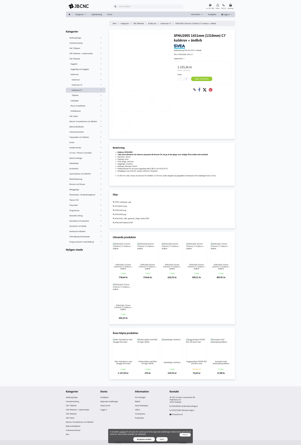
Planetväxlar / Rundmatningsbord (82, 195)
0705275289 (176, 410)
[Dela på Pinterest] (210, 89)
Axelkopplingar (75, 38)
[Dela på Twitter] (205, 89)
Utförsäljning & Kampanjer (79, 237)
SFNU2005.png (120, 214)
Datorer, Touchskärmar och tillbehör (83, 121)
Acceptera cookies (144, 439)
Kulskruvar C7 (77, 90)
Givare (71, 142)
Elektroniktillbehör (76, 127)
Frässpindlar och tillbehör (79, 137)
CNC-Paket (73, 116)
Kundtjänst (212, 14)
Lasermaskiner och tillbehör (80, 174)
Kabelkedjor (74, 163)
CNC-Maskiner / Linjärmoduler (81, 53)
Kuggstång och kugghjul (80, 69)
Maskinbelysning (75, 179)
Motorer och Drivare (77, 184)
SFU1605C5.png (121, 206)
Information (195, 14)
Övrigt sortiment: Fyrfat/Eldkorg (81, 242)
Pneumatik (73, 205)
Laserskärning (96, 14)
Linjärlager (75, 101)
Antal (180, 74)
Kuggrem (74, 64)
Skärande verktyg (76, 216)
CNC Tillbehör (74, 48)
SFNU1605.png (120, 210)
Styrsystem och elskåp (77, 226)
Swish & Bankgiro (141, 406)
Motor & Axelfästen (78, 106)
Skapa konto (105, 406)
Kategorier (79, 14)
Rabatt (137, 401)
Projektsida (139, 418)
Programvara (74, 210)
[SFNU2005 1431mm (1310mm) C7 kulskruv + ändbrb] (69, 254)
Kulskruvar (75, 74)
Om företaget (140, 397)
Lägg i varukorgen (202, 79)
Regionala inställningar (109, 401)
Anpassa (185, 434)
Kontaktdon (73, 169)
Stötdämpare (76, 111)
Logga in (226, 14)
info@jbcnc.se (177, 414)
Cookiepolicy (140, 414)
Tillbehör (75, 95)
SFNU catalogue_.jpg (123, 202)
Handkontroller (75, 148)
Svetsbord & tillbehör (77, 231)
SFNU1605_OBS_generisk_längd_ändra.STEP (132, 218)
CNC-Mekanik (74, 59)
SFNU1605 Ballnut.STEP (124, 223)
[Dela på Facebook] (199, 89)
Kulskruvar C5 (77, 85)
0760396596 (176, 406)
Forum (109, 14)
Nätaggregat (74, 190)
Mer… (68, 434)
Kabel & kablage (75, 158)
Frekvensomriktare (76, 132)
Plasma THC (74, 200)
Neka (162, 439)
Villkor (137, 410)
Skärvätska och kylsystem (79, 221)
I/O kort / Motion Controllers (80, 153)
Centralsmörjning (76, 43)
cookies (122, 432)
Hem (114, 23)
